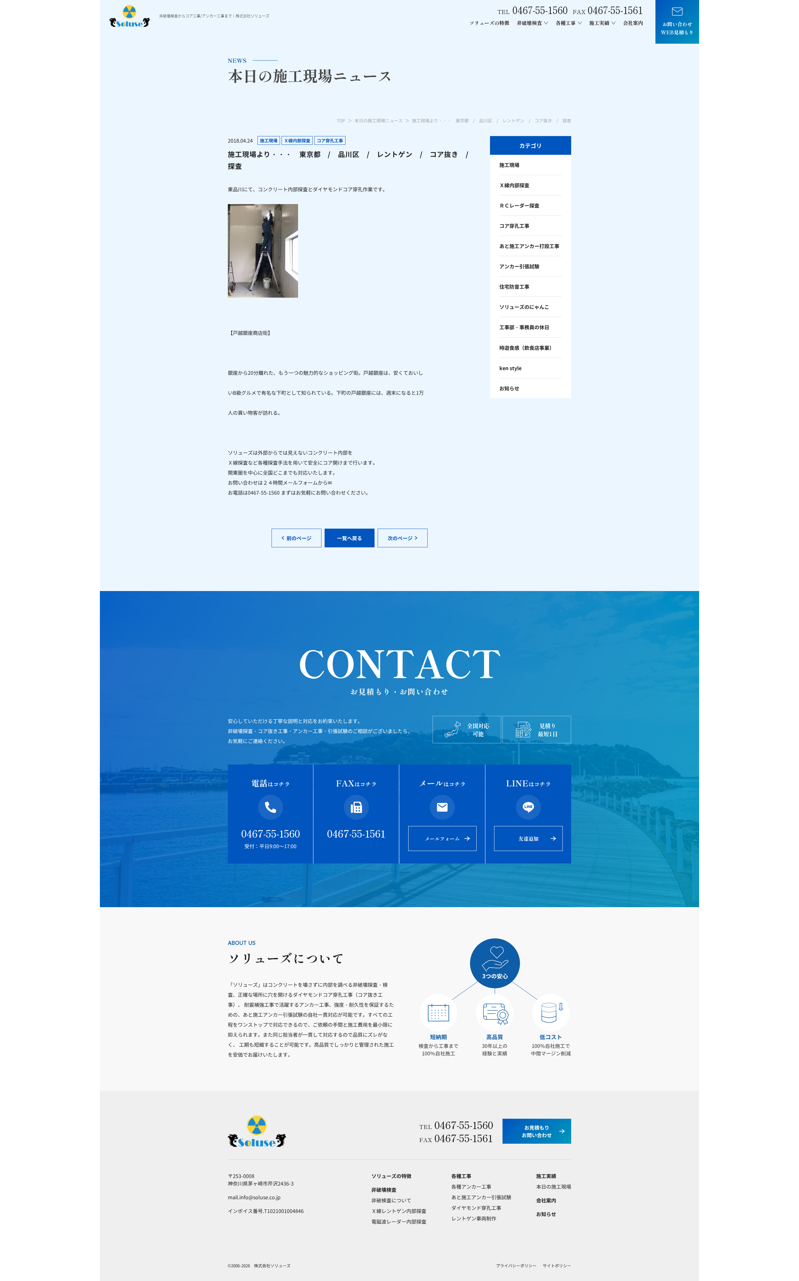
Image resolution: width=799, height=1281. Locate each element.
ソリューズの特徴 (489, 23)
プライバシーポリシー (516, 1266)
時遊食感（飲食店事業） (526, 347)
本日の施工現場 (553, 1186)
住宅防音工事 (514, 286)
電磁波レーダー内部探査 (398, 1221)
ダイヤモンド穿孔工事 (476, 1207)
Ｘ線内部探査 (514, 185)
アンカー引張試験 (519, 266)
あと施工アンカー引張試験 (481, 1197)
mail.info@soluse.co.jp (254, 1197)
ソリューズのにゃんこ (524, 306)
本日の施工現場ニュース (379, 120)
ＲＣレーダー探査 (519, 205)
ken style (510, 368)
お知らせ (509, 388)
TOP (341, 120)
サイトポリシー (557, 1266)
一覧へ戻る (349, 538)
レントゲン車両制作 (473, 1218)
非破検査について (391, 1200)
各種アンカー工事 (471, 1186)
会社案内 (633, 23)
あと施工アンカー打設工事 (529, 246)
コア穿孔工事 (514, 225)
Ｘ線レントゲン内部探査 (398, 1211)
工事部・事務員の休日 (524, 327)
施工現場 (509, 165)
